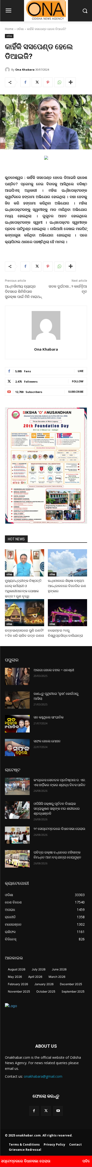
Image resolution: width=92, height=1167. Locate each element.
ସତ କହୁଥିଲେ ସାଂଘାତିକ (49, 717)
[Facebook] (25, 82)
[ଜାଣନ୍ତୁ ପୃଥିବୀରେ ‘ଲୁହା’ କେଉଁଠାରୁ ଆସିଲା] (17, 700)
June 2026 (59, 969)
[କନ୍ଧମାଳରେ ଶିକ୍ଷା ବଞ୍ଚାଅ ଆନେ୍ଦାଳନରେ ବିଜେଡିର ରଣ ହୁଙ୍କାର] (67, 562)
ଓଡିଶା (20, 29)
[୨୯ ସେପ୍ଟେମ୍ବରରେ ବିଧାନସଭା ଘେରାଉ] (17, 835)
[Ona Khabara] (8, 69)
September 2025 (73, 991)
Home (9, 29)
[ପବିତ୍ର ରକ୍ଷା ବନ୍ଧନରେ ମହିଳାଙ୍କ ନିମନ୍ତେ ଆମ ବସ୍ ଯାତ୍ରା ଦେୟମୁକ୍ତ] (17, 858)
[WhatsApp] (59, 82)
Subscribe (75, 391)
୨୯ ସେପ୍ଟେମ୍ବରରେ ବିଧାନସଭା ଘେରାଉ (59, 829)
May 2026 (15, 977)
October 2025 (45, 991)
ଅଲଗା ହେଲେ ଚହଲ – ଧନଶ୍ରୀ (54, 670)
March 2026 (57, 977)
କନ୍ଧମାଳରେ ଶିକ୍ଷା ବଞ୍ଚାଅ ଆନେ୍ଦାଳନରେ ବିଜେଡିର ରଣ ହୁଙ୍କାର (67, 586)
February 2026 (18, 984)
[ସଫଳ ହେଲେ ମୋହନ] (17, 747)
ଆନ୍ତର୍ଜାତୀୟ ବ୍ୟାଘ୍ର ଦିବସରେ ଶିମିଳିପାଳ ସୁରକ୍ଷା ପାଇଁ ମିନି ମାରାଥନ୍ (23, 291)
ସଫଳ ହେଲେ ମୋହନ (47, 741)
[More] (71, 82)
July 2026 (38, 969)
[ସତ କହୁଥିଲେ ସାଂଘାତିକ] (17, 723)
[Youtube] (58, 1111)
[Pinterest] (48, 82)
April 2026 (35, 977)
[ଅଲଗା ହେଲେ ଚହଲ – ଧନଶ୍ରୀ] (17, 676)
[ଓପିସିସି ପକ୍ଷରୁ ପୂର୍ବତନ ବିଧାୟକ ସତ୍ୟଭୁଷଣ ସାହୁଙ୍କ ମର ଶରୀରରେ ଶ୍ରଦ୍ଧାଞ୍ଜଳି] (17, 810)
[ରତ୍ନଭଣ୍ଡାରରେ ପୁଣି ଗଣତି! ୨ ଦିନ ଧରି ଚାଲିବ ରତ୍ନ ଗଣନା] (24, 612)
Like (80, 371)
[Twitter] (36, 82)
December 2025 (71, 984)
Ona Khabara (25, 69)
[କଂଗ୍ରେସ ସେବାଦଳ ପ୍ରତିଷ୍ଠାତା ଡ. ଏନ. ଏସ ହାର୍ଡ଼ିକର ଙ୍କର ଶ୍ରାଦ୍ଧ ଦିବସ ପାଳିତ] (17, 786)
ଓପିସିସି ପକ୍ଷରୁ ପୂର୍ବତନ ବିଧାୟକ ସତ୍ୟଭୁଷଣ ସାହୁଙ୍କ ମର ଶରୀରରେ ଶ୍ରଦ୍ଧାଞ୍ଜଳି (57, 808)
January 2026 (43, 984)
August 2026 (16, 969)
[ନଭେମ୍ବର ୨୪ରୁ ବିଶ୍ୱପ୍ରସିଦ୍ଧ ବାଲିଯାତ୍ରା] (67, 612)
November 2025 (19, 991)
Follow (77, 381)
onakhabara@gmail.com (43, 1076)
